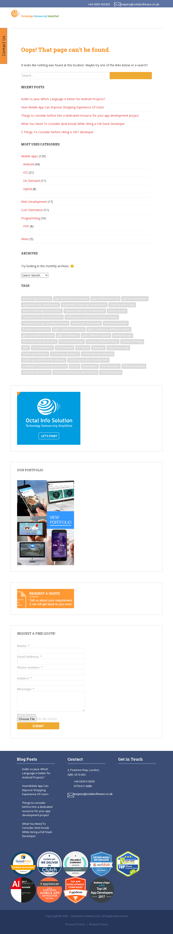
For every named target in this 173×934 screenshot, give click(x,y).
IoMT (25, 348)
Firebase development (36, 329)
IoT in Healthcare (42, 348)
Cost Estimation (32, 210)
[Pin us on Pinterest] (147, 814)
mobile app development (97, 354)
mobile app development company (44, 360)
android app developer (37, 298)
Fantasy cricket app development (85, 311)
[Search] (131, 75)
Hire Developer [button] (64, 23)
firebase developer (115, 323)
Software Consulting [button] (101, 23)
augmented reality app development (84, 305)
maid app (98, 348)
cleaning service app (122, 305)
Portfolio (135, 23)
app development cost (105, 298)
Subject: (24, 678)
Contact (75, 759)
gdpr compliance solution (38, 335)
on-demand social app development (44, 366)
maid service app (118, 348)
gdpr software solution (96, 335)
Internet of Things (132, 341)
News (25, 239)
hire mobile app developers (39, 341)
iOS (25, 172)
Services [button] (37, 23)
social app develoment (36, 372)
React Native (89, 366)
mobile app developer (64, 354)
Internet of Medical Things (102, 341)
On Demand (31, 181)
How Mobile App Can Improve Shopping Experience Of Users (62, 107)
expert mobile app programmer (42, 311)
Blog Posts (27, 759)
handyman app (123, 335)
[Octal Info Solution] (36, 13)
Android (28, 164)
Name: (23, 646)
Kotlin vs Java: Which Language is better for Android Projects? (63, 99)
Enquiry (36, 35)
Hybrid (27, 189)
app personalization (135, 298)
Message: (25, 689)
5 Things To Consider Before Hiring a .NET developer (57, 132)
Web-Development (34, 202)
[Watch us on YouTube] (145, 794)
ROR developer (110, 366)
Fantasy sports (117, 311)
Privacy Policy (75, 924)
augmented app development (40, 305)
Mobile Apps (29, 156)
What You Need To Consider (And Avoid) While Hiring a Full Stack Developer (73, 124)
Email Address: (29, 657)
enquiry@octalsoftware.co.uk (139, 4)
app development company (71, 298)
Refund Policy (98, 924)
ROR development (134, 366)
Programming (30, 218)
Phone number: (30, 667)
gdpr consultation (67, 335)
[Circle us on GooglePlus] (145, 775)
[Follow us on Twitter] (128, 794)
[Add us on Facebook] (126, 775)
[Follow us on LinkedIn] (128, 814)
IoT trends (83, 348)
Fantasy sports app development (42, 317)
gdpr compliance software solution (109, 329)
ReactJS (74, 366)
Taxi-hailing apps (111, 372)
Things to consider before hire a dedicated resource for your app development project (80, 115)
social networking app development (75, 372)
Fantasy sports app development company (92, 317)
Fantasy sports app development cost (45, 323)
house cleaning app (71, 341)
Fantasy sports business (86, 323)
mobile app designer (35, 354)
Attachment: (27, 715)
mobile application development (88, 360)
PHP (26, 226)
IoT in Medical (64, 348)
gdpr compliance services (68, 329)
